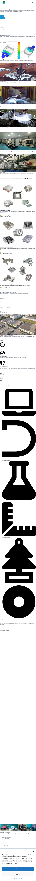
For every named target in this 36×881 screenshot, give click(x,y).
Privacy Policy (18, 878)
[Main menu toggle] (32, 2)
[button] (33, 851)
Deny (18, 874)
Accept (18, 869)
